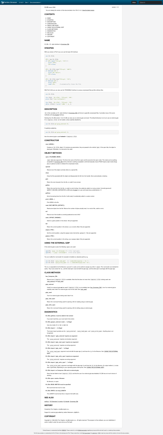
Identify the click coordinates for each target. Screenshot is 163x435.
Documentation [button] (35, 2)
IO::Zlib (46, 7)
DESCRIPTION (51, 22)
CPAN (53, 7)
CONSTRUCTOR (51, 23)
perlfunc (46, 401)
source (50, 7)
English (75, 190)
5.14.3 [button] (21, 2)
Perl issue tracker (86, 433)
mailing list (94, 433)
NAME (49, 18)
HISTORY (49, 34)
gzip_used (60, 281)
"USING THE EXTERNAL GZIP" (95, 367)
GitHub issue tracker (82, 430)
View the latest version (88, 10)
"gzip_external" (51, 281)
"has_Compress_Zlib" (96, 287)
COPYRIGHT (50, 36)
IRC (99, 433)
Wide (134, 2)
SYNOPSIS (50, 20)
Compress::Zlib (65, 44)
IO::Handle (56, 115)
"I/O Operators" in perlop (56, 401)
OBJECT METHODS (52, 25)
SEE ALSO (50, 33)
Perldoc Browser (10, 2)
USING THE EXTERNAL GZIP (55, 27)
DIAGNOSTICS (51, 31)
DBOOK (64, 430)
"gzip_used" (83, 289)
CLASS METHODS (52, 29)
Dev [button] (26, 2)
